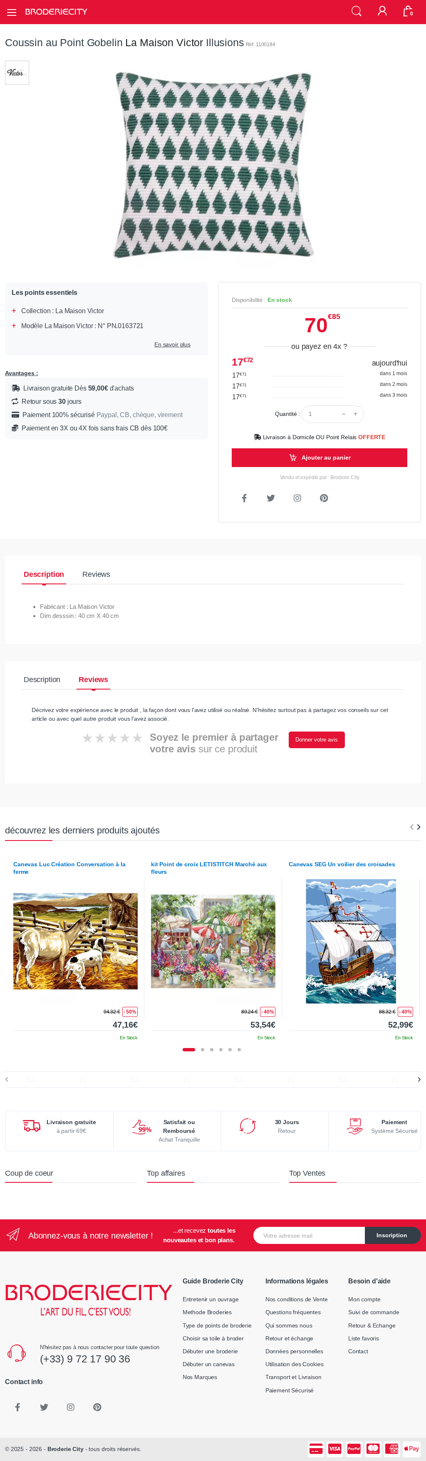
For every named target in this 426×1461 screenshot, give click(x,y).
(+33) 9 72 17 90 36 (85, 1359)
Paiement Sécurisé (289, 1390)
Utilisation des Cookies (294, 1364)
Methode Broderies (207, 1312)
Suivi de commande (373, 1312)
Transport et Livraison (293, 1377)
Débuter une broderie (210, 1351)
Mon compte (364, 1299)
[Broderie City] (56, 12)
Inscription (391, 1235)
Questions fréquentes (293, 1312)
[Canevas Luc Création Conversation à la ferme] (75, 941)
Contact (358, 1351)
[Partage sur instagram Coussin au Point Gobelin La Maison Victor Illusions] (297, 498)
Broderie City (65, 1449)
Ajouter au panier (325, 457)
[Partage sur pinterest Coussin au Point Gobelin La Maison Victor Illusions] (324, 498)
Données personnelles (294, 1351)
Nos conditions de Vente (296, 1299)
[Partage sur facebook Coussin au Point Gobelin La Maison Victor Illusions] (244, 498)
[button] (356, 11)
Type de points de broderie (217, 1325)
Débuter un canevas (209, 1364)
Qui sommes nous (288, 1325)
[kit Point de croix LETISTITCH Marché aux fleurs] (213, 941)
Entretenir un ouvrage (211, 1299)
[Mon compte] (382, 11)
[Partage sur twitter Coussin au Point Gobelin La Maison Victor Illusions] (270, 498)
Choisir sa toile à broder (213, 1338)
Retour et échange (289, 1338)
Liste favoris (363, 1338)
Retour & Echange (372, 1325)
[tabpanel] (75, 948)
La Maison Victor (164, 42)
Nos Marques (200, 1377)
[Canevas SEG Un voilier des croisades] (351, 941)
